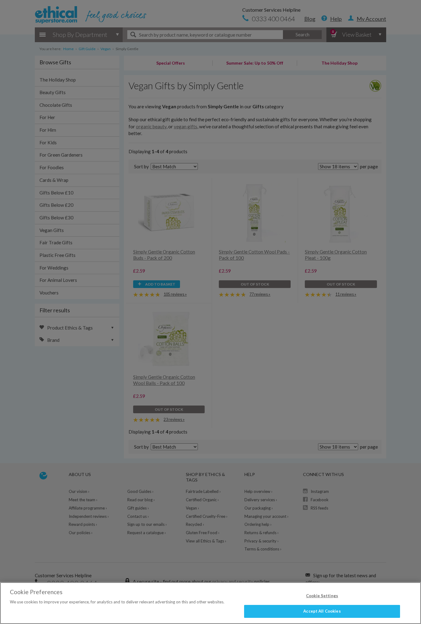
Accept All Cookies (322, 611)
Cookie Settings (322, 595)
